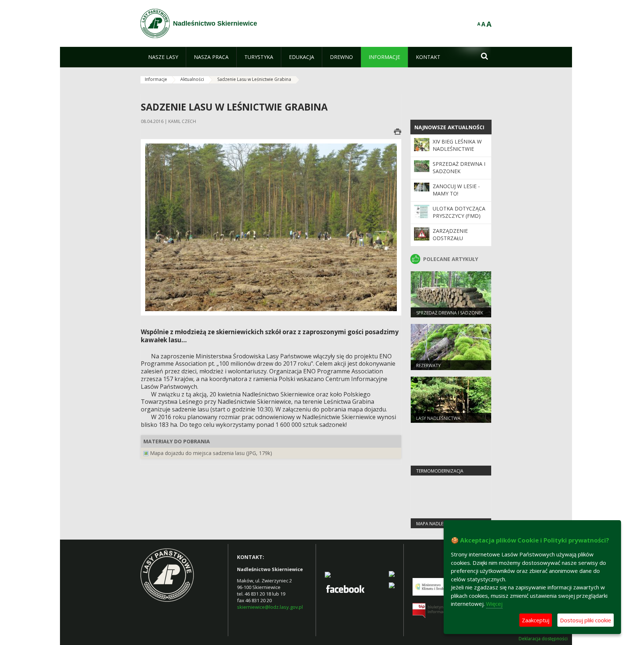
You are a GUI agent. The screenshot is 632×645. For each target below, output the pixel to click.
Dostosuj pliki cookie (585, 620)
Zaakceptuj (535, 620)
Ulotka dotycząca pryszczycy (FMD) (459, 212)
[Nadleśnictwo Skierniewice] (155, 23)
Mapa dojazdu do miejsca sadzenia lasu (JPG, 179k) (211, 453)
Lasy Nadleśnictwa (438, 418)
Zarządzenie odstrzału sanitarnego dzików (451, 242)
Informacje (156, 79)
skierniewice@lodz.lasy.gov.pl (270, 607)
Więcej (494, 603)
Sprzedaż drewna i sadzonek (459, 167)
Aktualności (192, 79)
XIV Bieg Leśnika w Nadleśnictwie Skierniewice (457, 149)
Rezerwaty (428, 365)
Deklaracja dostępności (543, 638)
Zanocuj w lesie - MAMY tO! (456, 190)
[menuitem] (163, 57)
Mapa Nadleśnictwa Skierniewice (439, 527)
